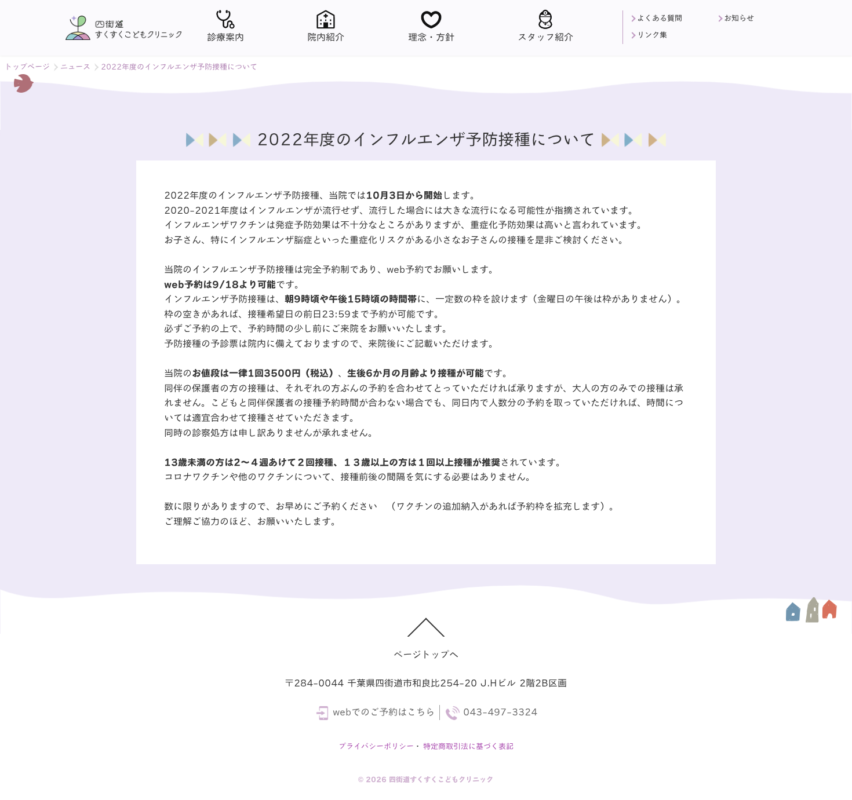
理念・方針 (431, 37)
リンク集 (652, 35)
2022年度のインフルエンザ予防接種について (179, 67)
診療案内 (225, 37)
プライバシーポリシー (376, 746)
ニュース (75, 67)
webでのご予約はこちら (383, 712)
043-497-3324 (500, 712)
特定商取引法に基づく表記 (468, 746)
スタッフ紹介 (545, 37)
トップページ (27, 67)
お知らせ (739, 18)
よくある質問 (659, 18)
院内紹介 (325, 37)
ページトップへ (426, 654)
